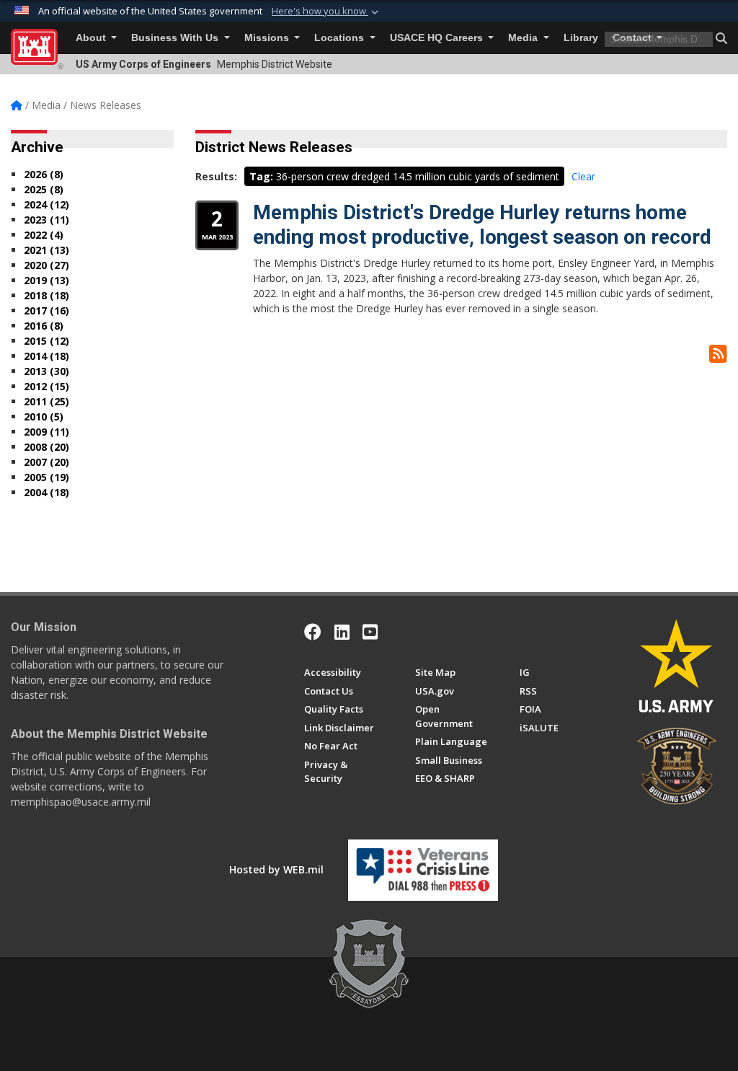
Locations (340, 37)
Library (581, 37)
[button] (326, 11)
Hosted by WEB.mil (276, 869)
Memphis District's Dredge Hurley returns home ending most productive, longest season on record (482, 224)
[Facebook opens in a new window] (312, 632)
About (92, 37)
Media (524, 37)
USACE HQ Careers (438, 37)
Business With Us (176, 37)
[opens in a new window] (342, 632)
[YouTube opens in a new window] (370, 632)
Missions (268, 37)
